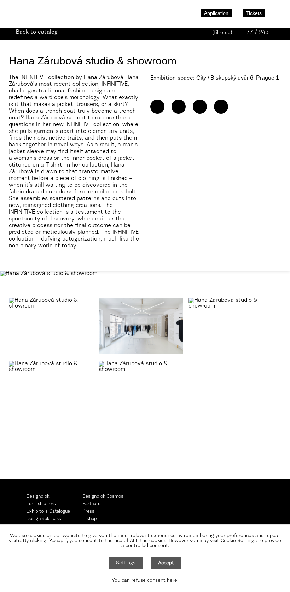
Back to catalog (37, 32)
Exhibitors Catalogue (48, 511)
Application (216, 13)
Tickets (254, 13)
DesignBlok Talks (44, 519)
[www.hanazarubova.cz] (179, 107)
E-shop (89, 519)
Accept (166, 563)
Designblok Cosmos (102, 496)
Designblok (38, 496)
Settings (125, 563)
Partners (91, 504)
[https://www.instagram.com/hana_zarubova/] (221, 107)
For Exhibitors (41, 504)
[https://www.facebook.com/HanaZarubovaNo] (200, 107)
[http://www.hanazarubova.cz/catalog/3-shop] (157, 107)
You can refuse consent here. (145, 580)
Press (88, 511)
